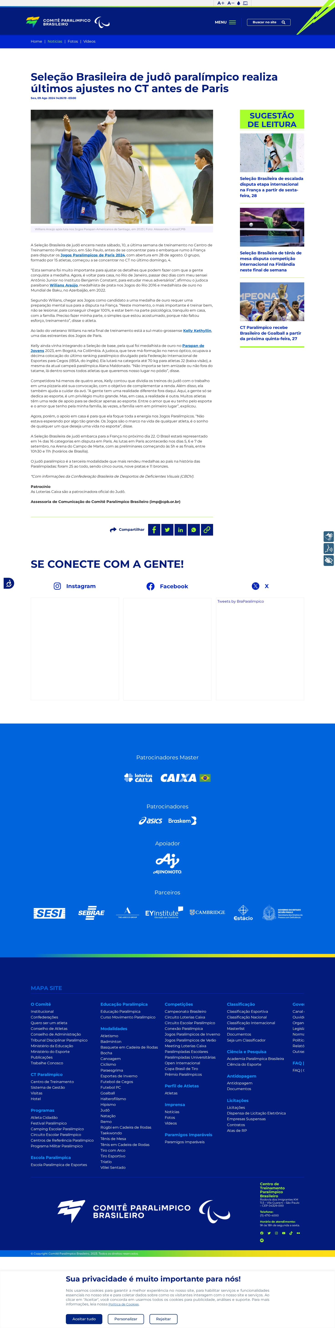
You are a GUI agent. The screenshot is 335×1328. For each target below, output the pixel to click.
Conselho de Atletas (49, 1028)
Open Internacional (182, 1063)
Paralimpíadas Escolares (186, 1051)
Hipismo (108, 1104)
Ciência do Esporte (244, 1064)
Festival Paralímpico (49, 1123)
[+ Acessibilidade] (329, 560)
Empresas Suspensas (246, 1119)
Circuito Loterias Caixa (185, 1017)
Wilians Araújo (64, 285)
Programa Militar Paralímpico (57, 1146)
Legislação (302, 1028)
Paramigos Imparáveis (185, 1142)
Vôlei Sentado (113, 1167)
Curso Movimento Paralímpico (127, 1017)
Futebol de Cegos (116, 1082)
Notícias (55, 41)
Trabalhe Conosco (47, 1063)
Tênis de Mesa (113, 1139)
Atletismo (109, 1036)
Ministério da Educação (52, 1046)
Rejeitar (163, 1319)
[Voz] (329, 548)
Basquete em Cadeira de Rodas (129, 1047)
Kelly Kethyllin (197, 330)
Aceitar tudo (84, 1319)
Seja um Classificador (246, 1040)
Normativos (303, 1034)
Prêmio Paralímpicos (183, 1074)
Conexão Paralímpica (184, 1028)
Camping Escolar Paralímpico (57, 1129)
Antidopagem (240, 1083)
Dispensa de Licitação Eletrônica (256, 1113)
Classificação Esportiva (247, 1011)
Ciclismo (108, 1064)
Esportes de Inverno (118, 1076)
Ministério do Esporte (50, 1051)
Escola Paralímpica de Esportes (59, 1165)
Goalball (107, 1093)
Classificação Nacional (247, 1017)
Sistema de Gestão (48, 1087)
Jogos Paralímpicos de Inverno (192, 1034)
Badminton (110, 1041)
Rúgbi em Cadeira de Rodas (125, 1127)
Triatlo (106, 1162)
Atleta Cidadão (44, 1117)
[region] (167, 1299)
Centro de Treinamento (52, 1082)
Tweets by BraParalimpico (240, 601)
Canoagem (110, 1059)
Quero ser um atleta (49, 1023)
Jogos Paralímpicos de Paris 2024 (93, 255)
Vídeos (89, 41)
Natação (108, 1116)
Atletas (171, 1093)
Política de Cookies (123, 1304)
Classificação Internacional (251, 1023)
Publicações (42, 1057)
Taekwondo (111, 1133)
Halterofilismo (113, 1099)
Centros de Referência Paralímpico (62, 1140)
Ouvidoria (301, 1017)
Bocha (106, 1053)
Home (36, 41)
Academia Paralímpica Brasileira (255, 1059)
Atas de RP (237, 1130)
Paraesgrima (111, 1070)
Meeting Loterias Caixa (185, 1046)
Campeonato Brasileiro (185, 1011)
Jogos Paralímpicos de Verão (190, 1040)
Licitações (236, 1107)
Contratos (236, 1125)
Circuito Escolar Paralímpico (56, 1135)
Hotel (36, 1099)
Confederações (44, 1017)
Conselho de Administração (56, 1034)
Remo (106, 1122)
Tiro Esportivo (112, 1156)
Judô (105, 1110)
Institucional (42, 1011)
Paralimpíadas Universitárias (190, 1057)
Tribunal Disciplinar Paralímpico (59, 1040)
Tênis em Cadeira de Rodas (124, 1145)
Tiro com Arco (112, 1150)
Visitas (36, 1093)
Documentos (239, 1034)
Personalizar (125, 1319)
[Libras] (329, 536)
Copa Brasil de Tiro (181, 1069)
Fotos (73, 41)
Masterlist (236, 1028)
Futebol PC (110, 1087)
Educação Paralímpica (120, 1011)
